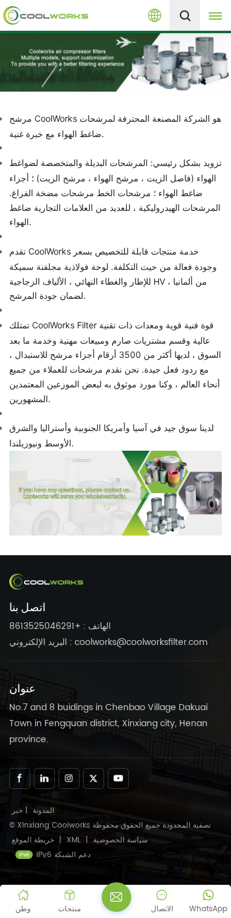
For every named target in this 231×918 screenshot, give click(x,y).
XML (74, 840)
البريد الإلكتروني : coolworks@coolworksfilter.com (108, 642)
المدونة (43, 811)
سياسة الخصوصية (120, 840)
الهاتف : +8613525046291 (60, 626)
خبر (17, 811)
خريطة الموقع (34, 840)
